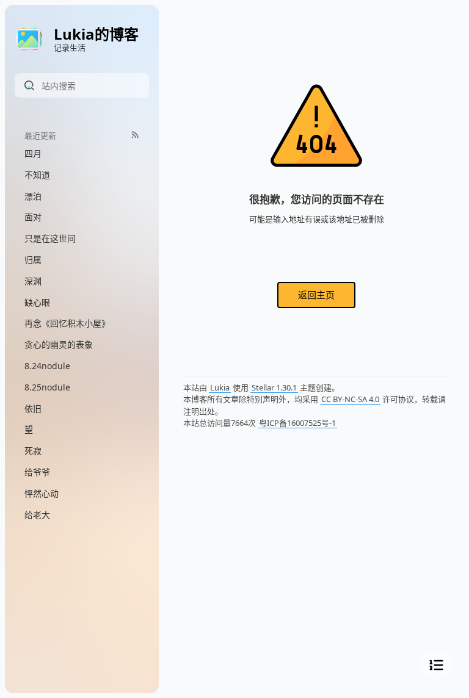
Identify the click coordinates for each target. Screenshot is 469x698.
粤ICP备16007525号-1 (297, 422)
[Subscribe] (135, 134)
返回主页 (316, 295)
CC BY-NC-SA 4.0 (350, 399)
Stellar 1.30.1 (274, 387)
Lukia (220, 387)
